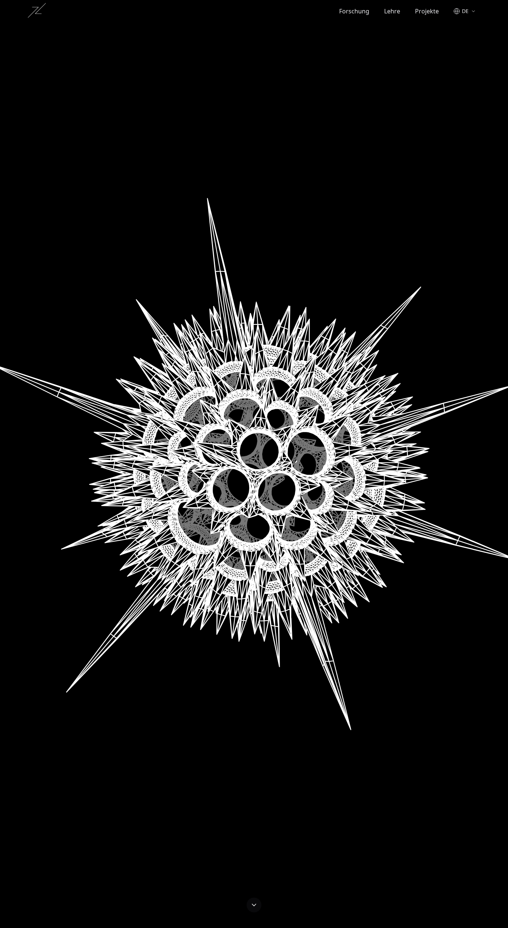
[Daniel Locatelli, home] (37, 10)
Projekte (427, 11)
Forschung (354, 11)
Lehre (392, 11)
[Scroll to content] (254, 907)
